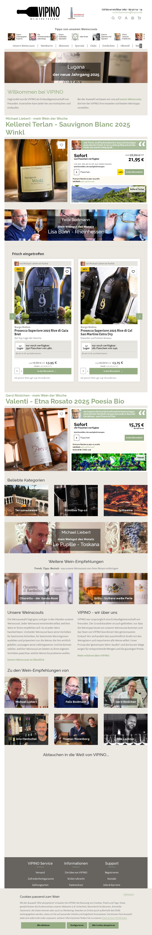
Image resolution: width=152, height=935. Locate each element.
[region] (76, 316)
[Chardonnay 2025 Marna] (109, 295)
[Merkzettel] (120, 18)
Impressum (128, 894)
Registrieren (112, 872)
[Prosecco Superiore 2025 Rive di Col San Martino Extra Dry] (42, 295)
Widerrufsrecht (76, 878)
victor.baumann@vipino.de (127, 12)
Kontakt (111, 878)
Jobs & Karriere (111, 885)
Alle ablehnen (43, 925)
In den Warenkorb (134, 172)
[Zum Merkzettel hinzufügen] (61, 145)
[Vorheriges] (13, 316)
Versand (40, 872)
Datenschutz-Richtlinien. (114, 918)
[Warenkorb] (139, 18)
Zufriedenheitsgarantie (41, 878)
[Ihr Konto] (126, 18)
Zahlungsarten (40, 885)
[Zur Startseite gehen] (38, 13)
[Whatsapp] (133, 18)
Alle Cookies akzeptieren (103, 925)
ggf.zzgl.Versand (87, 181)
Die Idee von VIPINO (76, 872)
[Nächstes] (140, 46)
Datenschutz (76, 885)
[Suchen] (113, 18)
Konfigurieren (77, 925)
